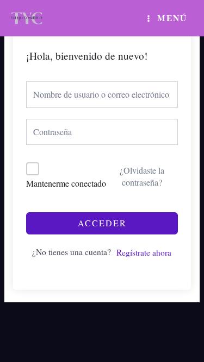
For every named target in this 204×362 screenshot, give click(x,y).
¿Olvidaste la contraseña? (142, 176)
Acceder (102, 222)
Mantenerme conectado (66, 183)
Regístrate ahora (143, 252)
